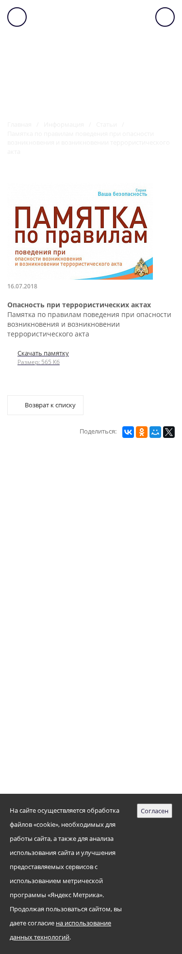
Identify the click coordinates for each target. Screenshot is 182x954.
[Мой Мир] (155, 432)
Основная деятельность (54, 576)
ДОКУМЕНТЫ (29, 536)
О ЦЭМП (21, 488)
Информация (64, 124)
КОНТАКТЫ (26, 552)
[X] (169, 432)
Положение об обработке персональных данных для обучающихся (87, 735)
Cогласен (154, 810)
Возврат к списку (50, 405)
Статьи (106, 124)
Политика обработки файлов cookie (79, 688)
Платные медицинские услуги (68, 624)
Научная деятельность (52, 592)
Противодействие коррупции (66, 672)
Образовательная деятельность (69, 608)
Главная (19, 124)
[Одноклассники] (142, 432)
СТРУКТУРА (26, 504)
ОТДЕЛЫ (21, 520)
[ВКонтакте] (128, 432)
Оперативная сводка (48, 656)
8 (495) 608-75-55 (47, 790)
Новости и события (46, 640)
